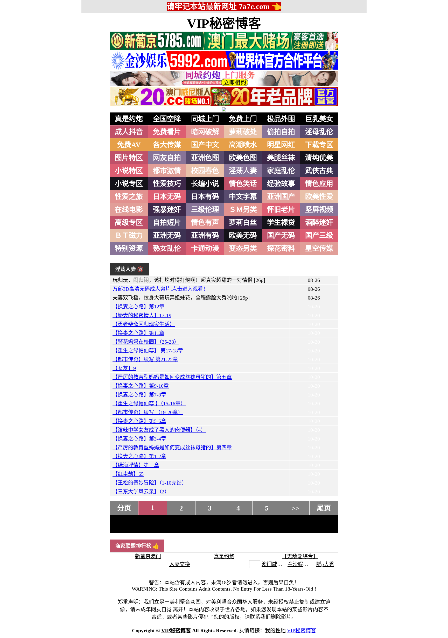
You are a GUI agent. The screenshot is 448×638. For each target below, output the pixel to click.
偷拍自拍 (281, 132)
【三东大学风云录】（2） (141, 491)
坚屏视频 (319, 210)
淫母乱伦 (319, 132)
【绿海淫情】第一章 (136, 465)
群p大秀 (325, 564)
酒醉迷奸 (319, 222)
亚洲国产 (281, 197)
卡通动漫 (205, 248)
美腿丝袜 (281, 158)
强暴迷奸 (167, 210)
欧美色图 (243, 158)
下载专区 (319, 145)
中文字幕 (243, 197)
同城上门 (205, 119)
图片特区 (129, 158)
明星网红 (281, 145)
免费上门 (243, 119)
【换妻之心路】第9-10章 (141, 386)
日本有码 (205, 197)
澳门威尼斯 (275, 564)
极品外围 (281, 119)
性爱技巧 (167, 184)
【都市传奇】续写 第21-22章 (145, 359)
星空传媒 (319, 248)
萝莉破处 (243, 132)
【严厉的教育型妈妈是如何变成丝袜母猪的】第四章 (172, 447)
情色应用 (319, 184)
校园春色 (205, 171)
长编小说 (205, 184)
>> (295, 508)
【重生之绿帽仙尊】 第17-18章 (148, 350)
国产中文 (205, 145)
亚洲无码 (167, 235)
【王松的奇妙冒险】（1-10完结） (150, 483)
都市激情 (167, 171)
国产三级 (319, 235)
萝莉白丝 (243, 222)
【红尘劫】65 (128, 474)
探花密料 (281, 248)
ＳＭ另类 (243, 210)
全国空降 (167, 119)
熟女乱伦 (167, 248)
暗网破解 (205, 132)
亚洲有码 (205, 235)
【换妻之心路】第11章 (138, 333)
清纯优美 (319, 158)
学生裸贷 (281, 222)
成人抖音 (129, 132)
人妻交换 (179, 564)
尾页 (324, 508)
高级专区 (129, 222)
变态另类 (243, 248)
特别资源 (129, 248)
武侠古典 (319, 171)
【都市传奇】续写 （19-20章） (148, 412)
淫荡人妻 (243, 171)
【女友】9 (124, 368)
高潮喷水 (243, 145)
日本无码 (167, 197)
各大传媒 (167, 145)
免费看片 (167, 132)
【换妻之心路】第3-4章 (139, 439)
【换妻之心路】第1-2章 (139, 456)
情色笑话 (243, 184)
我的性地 (275, 630)
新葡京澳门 (148, 556)
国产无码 (281, 235)
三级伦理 (205, 210)
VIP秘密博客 (224, 23)
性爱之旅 (129, 197)
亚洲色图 (205, 158)
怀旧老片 (281, 210)
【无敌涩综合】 (300, 556)
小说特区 (129, 171)
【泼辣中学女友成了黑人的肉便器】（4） (159, 430)
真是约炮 (129, 119)
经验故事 (281, 184)
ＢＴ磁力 (129, 235)
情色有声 (205, 222)
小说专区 (129, 184)
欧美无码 (243, 235)
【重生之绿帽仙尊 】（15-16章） (149, 403)
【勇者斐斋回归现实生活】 (144, 324)
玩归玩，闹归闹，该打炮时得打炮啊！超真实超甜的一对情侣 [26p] (189, 280)
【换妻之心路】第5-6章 (139, 421)
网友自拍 (167, 158)
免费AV (129, 145)
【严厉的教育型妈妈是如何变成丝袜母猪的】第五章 (172, 377)
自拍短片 (167, 222)
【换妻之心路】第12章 (138, 306)
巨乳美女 (319, 119)
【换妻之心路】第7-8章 (139, 395)
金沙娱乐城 (300, 564)
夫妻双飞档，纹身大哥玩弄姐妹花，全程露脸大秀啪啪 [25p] (181, 298)
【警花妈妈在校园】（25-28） (146, 342)
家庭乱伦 (281, 171)
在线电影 (129, 210)
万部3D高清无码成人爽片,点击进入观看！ (160, 289)
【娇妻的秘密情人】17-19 (142, 315)
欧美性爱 (319, 197)
